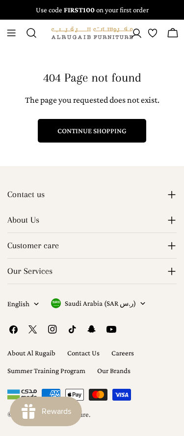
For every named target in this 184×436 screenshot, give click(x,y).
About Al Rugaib (31, 353)
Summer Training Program (46, 371)
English (18, 304)
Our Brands (114, 371)
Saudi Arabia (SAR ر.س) (100, 303)
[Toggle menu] (11, 33)
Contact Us (83, 353)
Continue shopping (92, 131)
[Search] (31, 33)
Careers (122, 353)
